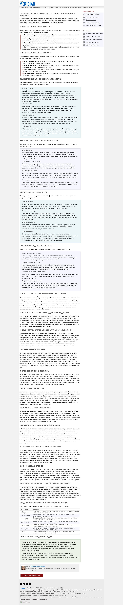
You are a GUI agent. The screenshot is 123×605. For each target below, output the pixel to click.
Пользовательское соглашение (39, 599)
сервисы (85, 7)
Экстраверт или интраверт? (93, 42)
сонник (22, 7)
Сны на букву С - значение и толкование (40, 11)
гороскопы (28, 7)
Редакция (22, 599)
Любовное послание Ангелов (93, 25)
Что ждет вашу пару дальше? (93, 36)
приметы (64, 7)
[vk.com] (21, 584)
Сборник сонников (24, 11)
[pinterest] (24, 584)
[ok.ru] (27, 584)
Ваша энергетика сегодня (92, 14)
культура (71, 7)
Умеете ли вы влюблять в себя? (94, 33)
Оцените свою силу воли (92, 45)
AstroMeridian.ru (32, 587)
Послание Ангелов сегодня (93, 22)
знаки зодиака (37, 7)
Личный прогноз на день (92, 17)
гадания (50, 7)
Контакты (28, 599)
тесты (90, 7)
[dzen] (30, 584)
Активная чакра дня (91, 20)
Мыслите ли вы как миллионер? (94, 39)
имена (45, 7)
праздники (78, 7)
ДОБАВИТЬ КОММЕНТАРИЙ (31, 575)
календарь (57, 7)
